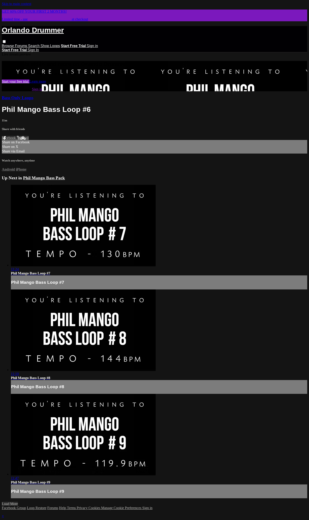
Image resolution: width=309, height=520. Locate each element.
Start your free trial (15, 81)
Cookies (94, 508)
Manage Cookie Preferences (121, 508)
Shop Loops (50, 46)
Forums (21, 46)
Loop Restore (36, 508)
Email (24, 138)
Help (63, 508)
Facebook (9, 138)
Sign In (33, 50)
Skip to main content (16, 4)
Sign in (92, 46)
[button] (4, 41)
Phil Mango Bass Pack (44, 178)
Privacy (82, 508)
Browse (8, 46)
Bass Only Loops (17, 97)
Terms (72, 508)
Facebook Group (14, 508)
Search (34, 46)
